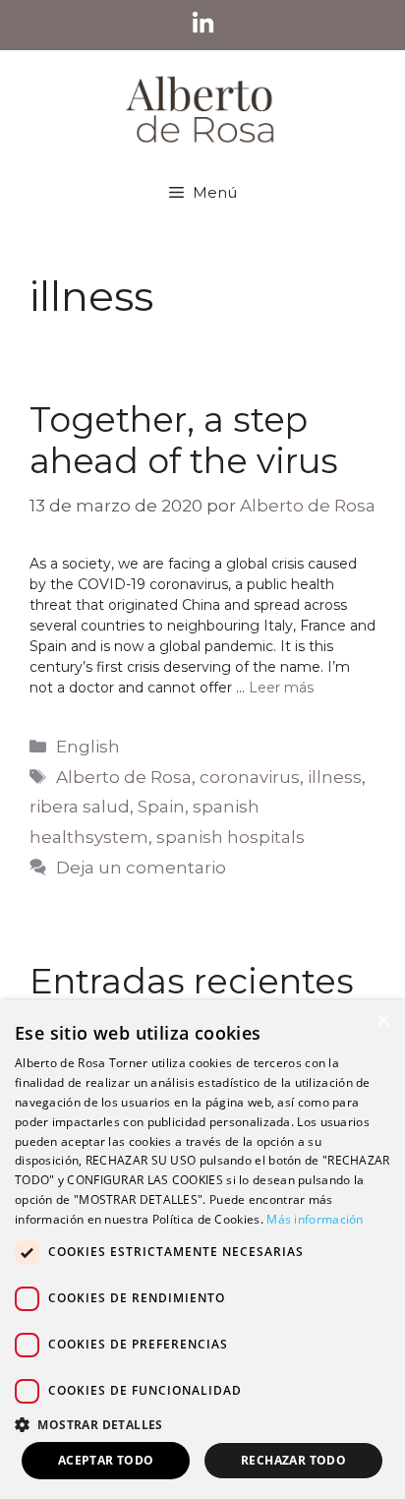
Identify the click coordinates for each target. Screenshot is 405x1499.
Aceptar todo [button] (106, 1460)
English (88, 746)
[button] (202, 1424)
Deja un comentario (141, 867)
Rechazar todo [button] (293, 1460)
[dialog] (202, 1249)
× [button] (383, 1021)
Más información (315, 1219)
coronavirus (250, 777)
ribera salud (79, 806)
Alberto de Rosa (124, 777)
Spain (161, 806)
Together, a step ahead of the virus (183, 440)
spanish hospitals (230, 837)
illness (335, 777)
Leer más (281, 687)
